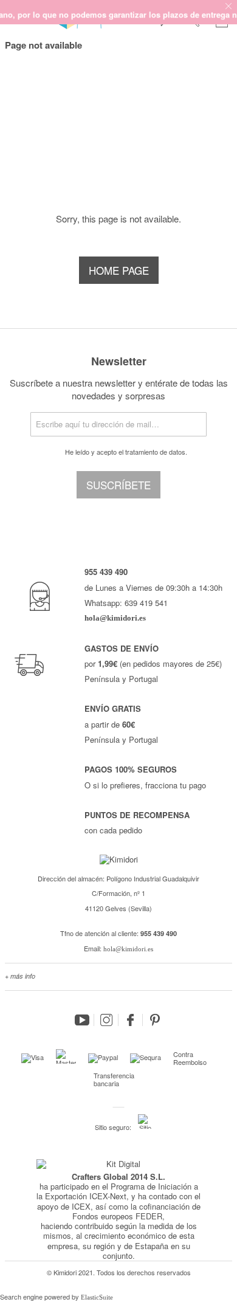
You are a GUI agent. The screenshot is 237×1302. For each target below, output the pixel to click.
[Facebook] (130, 1020)
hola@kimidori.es (128, 948)
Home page (119, 270)
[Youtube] (82, 1020)
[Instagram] (106, 1020)
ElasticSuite (97, 1297)
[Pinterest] (155, 1020)
